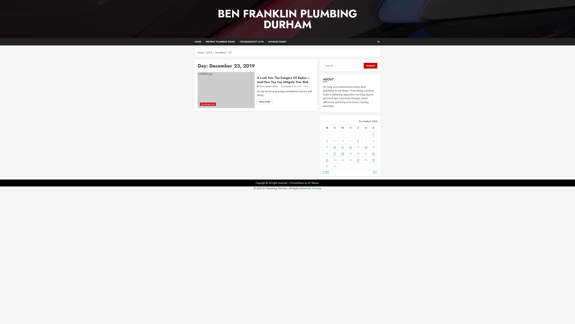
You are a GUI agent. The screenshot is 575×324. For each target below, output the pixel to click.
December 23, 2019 (292, 87)
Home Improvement (268, 87)
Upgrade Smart (277, 41)
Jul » (375, 171)
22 (373, 153)
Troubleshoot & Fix (252, 41)
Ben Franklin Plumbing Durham (287, 19)
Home (198, 41)
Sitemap (316, 188)
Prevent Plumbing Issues (220, 41)
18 (342, 153)
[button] (378, 42)
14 (365, 147)
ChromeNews (297, 183)
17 (334, 153)
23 (327, 160)
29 (373, 160)
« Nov (326, 171)
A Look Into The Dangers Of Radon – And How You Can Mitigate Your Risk (283, 80)
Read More (264, 101)
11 (342, 147)
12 (350, 147)
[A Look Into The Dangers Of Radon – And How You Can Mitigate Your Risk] (226, 90)
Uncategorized (208, 104)
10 (334, 147)
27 (358, 160)
